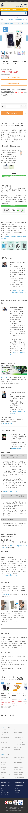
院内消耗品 (3, 772)
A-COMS (3, 777)
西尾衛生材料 (17, 749)
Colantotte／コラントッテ (20, 735)
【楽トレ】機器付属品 (19, 777)
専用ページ (4, 378)
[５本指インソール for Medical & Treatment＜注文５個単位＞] (6, 694)
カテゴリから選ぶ (5, 782)
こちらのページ (6, 594)
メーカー (3, 727)
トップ (2, 23)
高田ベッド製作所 (5, 737)
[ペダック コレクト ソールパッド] (17, 694)
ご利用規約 (17, 792)
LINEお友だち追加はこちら (9, 424)
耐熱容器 (19, 546)
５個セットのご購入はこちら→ (14, 77)
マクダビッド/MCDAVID (19, 744)
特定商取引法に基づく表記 (6, 794)
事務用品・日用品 (18, 774)
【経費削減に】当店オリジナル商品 (14, 19)
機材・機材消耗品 (18, 762)
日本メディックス (18, 730)
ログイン (3, 788)
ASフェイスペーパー (5, 760)
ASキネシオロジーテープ (20, 757)
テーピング (16, 765)
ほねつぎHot (3, 762)
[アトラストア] (2, 5)
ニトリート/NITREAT (5, 747)
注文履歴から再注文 (20, 785)
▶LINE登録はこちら (5, 95)
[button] (1, 38)
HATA (2, 749)
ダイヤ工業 (3, 730)
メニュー (25, 6)
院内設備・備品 (17, 770)
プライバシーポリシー (5, 792)
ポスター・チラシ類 (5, 774)
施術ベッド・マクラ (18, 767)
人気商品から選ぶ (5, 785)
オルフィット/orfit (18, 740)
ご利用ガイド (3, 790)
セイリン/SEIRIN (18, 732)
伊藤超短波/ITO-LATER (6, 735)
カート (21, 6)
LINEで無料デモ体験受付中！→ (14, 83)
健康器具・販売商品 (9, 23)
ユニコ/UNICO (4, 742)
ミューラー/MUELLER (19, 742)
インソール (17, 23)
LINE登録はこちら (16, 448)
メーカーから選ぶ (19, 782)
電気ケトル (13, 546)
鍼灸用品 (3, 765)
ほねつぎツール (17, 747)
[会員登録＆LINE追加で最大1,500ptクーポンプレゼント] (14, 9)
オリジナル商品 (4, 757)
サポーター (3, 767)
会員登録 (16, 788)
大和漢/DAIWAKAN (18, 737)
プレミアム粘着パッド (19, 760)
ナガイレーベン (4, 732)
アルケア (3, 740)
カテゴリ (3, 755)
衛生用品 (3, 770)
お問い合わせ (17, 790)
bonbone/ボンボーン (5, 744)
